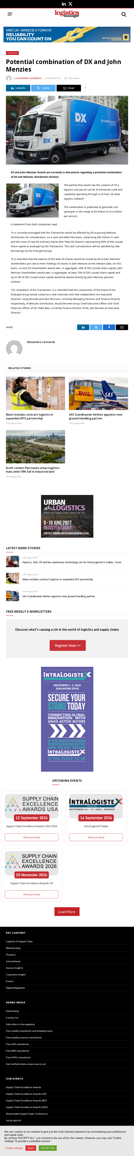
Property (11, 954)
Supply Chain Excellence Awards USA (26, 1093)
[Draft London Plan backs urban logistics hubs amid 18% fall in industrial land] (35, 446)
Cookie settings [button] (14, 1148)
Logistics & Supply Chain (19, 941)
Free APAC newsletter (18, 1057)
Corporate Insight (16, 974)
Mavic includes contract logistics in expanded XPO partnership (29, 416)
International (13, 961)
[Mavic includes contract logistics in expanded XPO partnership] (35, 393)
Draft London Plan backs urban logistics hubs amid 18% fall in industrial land (32, 470)
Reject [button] (31, 1148)
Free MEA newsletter (17, 1050)
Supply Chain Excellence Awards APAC (27, 1107)
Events (10, 981)
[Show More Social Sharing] (85, 88)
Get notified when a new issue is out (26, 1063)
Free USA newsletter (17, 1044)
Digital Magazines (15, 987)
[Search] (123, 14)
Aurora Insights (14, 967)
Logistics (12, 53)
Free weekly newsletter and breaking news (29, 1030)
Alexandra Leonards (29, 78)
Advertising (12, 1010)
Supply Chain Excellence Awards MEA (26, 1100)
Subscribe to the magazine (20, 1024)
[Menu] (10, 14)
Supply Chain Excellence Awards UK (31, 883)
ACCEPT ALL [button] (48, 1148)
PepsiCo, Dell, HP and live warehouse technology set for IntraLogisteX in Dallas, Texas (71, 562)
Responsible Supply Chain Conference (27, 1113)
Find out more (31, 837)
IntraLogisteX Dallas (96, 826)
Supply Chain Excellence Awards (23, 1087)
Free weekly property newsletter (24, 1037)
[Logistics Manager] (67, 14)
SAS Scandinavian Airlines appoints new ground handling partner (95, 416)
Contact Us (12, 1017)
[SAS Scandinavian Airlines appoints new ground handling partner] (98, 393)
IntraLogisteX (13, 1120)
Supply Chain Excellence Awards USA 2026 (31, 826)
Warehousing (13, 947)
